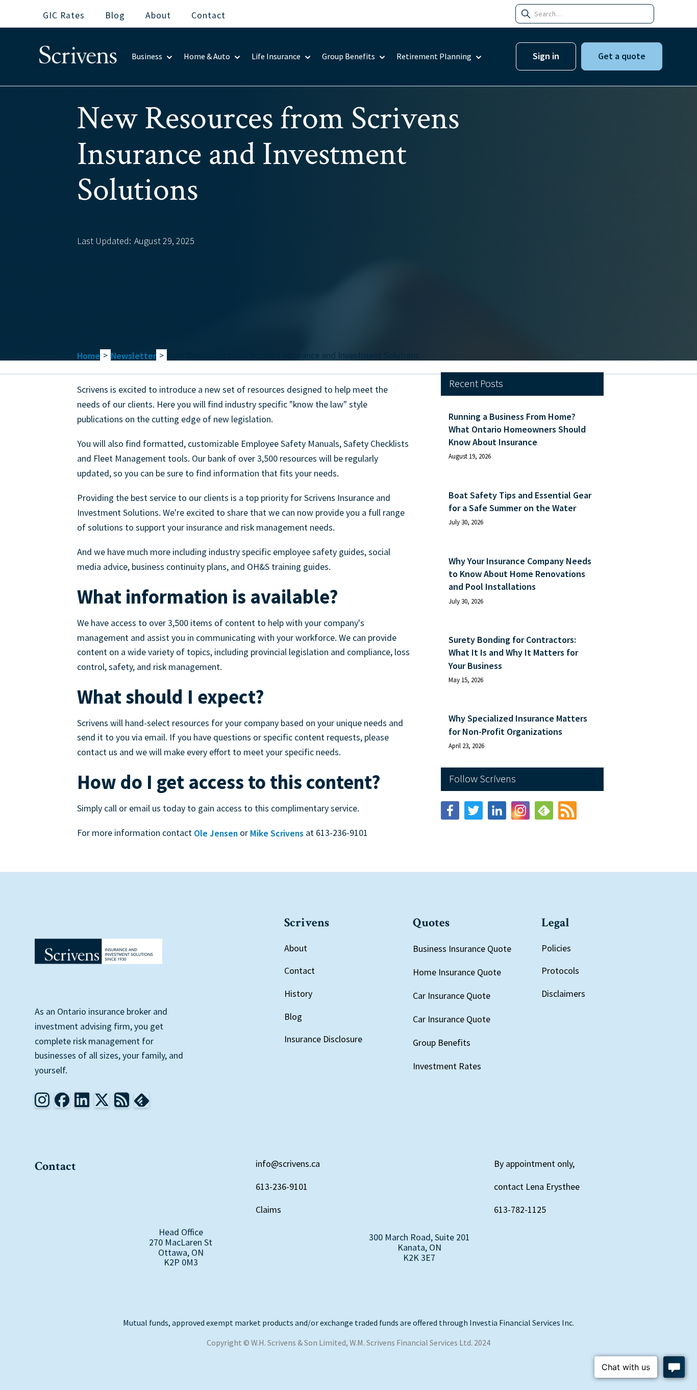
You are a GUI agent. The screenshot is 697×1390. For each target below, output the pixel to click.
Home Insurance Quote (457, 972)
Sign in (546, 56)
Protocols (560, 970)
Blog (293, 1016)
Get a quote (621, 56)
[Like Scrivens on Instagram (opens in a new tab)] (42, 1100)
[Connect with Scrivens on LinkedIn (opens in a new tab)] (497, 810)
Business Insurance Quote (462, 948)
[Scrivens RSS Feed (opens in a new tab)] (567, 810)
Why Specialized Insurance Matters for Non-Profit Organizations (518, 724)
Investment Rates (447, 1066)
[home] (78, 56)
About (295, 948)
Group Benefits (441, 1042)
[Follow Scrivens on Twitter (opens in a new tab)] (473, 810)
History (298, 993)
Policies (556, 948)
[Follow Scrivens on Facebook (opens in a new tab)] (62, 1100)
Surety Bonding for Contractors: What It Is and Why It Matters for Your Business (513, 652)
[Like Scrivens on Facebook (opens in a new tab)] (450, 810)
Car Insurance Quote (451, 995)
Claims (268, 1209)
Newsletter (133, 356)
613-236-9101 (282, 1186)
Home (88, 356)
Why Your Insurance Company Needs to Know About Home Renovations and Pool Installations (520, 573)
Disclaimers (563, 993)
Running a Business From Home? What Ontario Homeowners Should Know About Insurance (517, 429)
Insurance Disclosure (323, 1039)
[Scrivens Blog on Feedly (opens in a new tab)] (544, 810)
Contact (299, 970)
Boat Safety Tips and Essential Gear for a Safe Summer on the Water (520, 501)
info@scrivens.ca (288, 1163)
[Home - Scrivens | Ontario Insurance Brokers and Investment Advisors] (98, 951)
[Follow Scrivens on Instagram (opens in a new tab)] (520, 810)
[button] (152, 56)
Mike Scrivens (277, 834)
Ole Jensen (216, 834)
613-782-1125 (520, 1209)
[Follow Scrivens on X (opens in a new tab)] (101, 1100)
